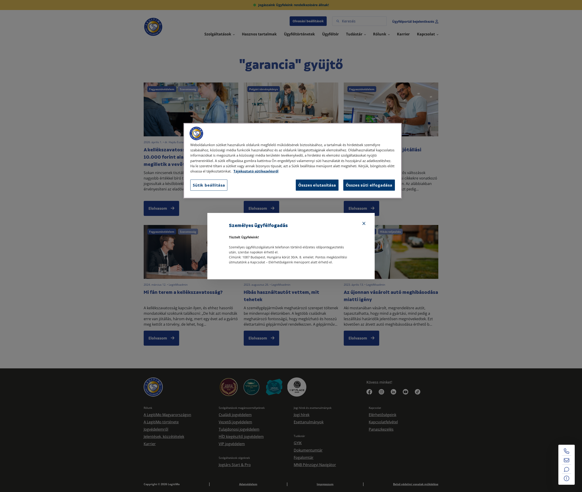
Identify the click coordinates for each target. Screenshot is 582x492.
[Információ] (566, 478)
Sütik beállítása (209, 185)
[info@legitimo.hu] (566, 460)
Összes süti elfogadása (369, 185)
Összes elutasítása (317, 185)
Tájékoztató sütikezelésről (255, 171)
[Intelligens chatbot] (566, 469)
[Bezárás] (364, 223)
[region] (292, 160)
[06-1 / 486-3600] (566, 451)
